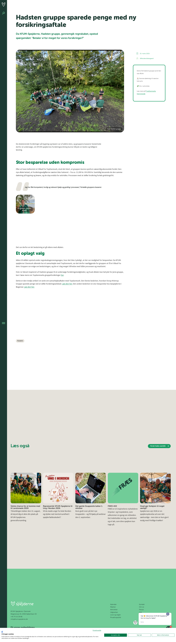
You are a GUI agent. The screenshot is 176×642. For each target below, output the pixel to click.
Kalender (113, 604)
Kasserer (20, 341)
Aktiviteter (114, 610)
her (62, 275)
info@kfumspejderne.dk (19, 619)
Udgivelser (114, 612)
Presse (141, 610)
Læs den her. (67, 284)
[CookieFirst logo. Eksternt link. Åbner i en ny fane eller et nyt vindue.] (2, 632)
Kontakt (142, 604)
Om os (141, 607)
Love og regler (115, 615)
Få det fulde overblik (158, 446)
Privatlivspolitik (115, 617)
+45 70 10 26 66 (16, 617)
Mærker (113, 607)
